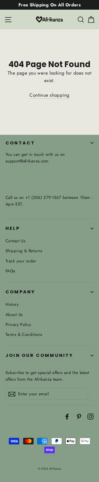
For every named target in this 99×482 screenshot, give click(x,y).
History (12, 304)
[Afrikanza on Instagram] (90, 416)
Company (20, 292)
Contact (20, 143)
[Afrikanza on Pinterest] (79, 416)
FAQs (10, 271)
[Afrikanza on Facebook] (67, 416)
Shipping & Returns (24, 251)
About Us (14, 315)
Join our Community (39, 355)
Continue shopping (49, 95)
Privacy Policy (18, 325)
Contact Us (15, 241)
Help (13, 228)
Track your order (21, 261)
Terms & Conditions (24, 334)
